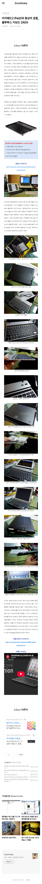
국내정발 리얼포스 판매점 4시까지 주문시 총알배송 (14, 738)
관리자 (28, 880)
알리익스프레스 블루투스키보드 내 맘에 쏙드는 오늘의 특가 (14, 723)
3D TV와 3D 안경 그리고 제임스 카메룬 (15, 777)
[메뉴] (3, 3)
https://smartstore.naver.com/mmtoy (18, 735)
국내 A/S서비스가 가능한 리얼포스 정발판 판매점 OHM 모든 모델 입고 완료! (14, 742)
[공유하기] (10, 754)
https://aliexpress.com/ (14, 719)
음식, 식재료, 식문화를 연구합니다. (14, 857)
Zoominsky (21, 3)
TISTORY (21, 880)
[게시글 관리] (13, 754)
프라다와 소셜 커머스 (10, 774)
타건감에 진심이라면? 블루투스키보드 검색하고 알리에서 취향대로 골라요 (14, 727)
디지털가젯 (7, 762)
